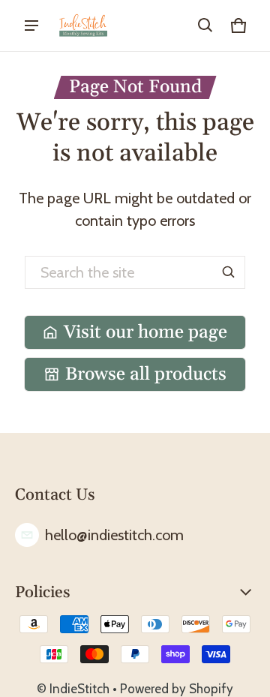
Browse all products (145, 374)
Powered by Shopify (176, 688)
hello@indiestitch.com (114, 535)
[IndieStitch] (83, 26)
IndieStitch (80, 688)
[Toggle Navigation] (31, 25)
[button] (205, 25)
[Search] (228, 272)
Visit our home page (145, 332)
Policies (42, 592)
